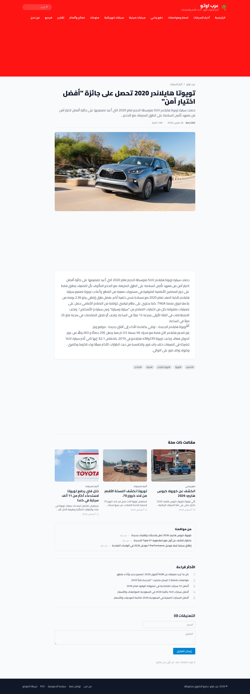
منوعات (94, 17)
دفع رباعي (157, 17)
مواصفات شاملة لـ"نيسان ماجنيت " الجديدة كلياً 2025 (160, 580)
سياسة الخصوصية (57, 686)
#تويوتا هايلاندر (164, 367)
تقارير (60, 17)
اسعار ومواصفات (178, 17)
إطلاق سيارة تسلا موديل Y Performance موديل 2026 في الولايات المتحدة (151, 545)
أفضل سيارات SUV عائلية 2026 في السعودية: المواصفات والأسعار (153, 592)
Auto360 (190, 123)
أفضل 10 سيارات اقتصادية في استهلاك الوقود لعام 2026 (158, 586)
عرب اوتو (190, 84)
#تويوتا (178, 367)
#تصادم (138, 367)
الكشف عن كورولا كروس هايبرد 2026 (176, 493)
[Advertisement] (125, 49)
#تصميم (189, 367)
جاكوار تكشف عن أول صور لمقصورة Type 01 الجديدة (162, 540)
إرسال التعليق (184, 651)
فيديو (48, 17)
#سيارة (149, 367)
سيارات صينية (137, 17)
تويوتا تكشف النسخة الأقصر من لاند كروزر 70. (126, 493)
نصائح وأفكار (77, 17)
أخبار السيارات (201, 17)
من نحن (35, 17)
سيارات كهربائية (114, 17)
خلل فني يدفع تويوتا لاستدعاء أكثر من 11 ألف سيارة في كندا (80, 495)
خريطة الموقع (30, 686)
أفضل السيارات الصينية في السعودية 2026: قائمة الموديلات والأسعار (151, 598)
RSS (42, 686)
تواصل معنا (75, 686)
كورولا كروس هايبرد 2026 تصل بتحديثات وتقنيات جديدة (161, 535)
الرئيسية (220, 17)
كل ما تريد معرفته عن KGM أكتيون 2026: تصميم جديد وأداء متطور (153, 574)
